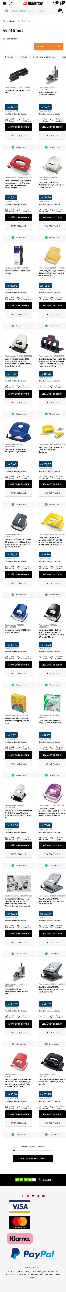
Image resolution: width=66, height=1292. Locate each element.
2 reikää (9, 56)
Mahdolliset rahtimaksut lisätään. (16, 114)
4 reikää (23, 56)
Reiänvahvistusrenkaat (44, 56)
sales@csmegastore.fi (40, 1274)
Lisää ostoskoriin (18, 127)
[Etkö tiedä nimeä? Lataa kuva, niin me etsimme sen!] (60, 11)
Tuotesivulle (18, 136)
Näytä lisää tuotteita (33, 1158)
